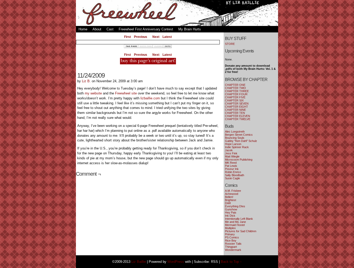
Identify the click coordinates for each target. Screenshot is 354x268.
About (97, 29)
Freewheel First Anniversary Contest (146, 29)
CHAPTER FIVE (235, 97)
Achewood (231, 193)
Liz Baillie (138, 262)
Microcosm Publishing (238, 159)
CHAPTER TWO (235, 88)
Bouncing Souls (234, 137)
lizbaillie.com (150, 98)
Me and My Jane (235, 221)
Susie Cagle (232, 178)
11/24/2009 (91, 75)
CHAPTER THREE (237, 91)
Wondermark (233, 249)
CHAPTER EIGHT (236, 106)
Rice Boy (230, 240)
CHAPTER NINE (235, 109)
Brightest (230, 200)
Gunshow (231, 209)
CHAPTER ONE (235, 84)
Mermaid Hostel (235, 224)
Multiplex (230, 228)
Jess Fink (231, 153)
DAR (228, 203)
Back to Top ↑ (231, 262)
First (127, 37)
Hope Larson (233, 144)
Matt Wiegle (232, 156)
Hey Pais (230, 212)
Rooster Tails (233, 243)
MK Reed (231, 162)
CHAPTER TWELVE (237, 119)
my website (93, 93)
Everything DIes (235, 206)
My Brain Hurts (189, 29)
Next (155, 37)
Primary (230, 234)
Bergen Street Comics (239, 134)
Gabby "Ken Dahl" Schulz (241, 140)
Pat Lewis (231, 165)
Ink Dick (230, 215)
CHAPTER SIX (234, 100)
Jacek (229, 150)
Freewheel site (126, 93)
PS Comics (232, 237)
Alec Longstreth (235, 131)
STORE (230, 43)
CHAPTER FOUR (236, 94)
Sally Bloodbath (234, 175)
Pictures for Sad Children (240, 231)
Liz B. (86, 81)
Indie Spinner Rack (237, 147)
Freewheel (177, 14)
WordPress (175, 262)
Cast (110, 29)
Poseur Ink (232, 168)
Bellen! (229, 196)
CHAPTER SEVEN (237, 103)
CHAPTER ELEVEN (237, 116)
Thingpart (231, 246)
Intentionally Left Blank (239, 218)
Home (83, 29)
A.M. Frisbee (233, 190)
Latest (167, 37)
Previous (140, 37)
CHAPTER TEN (235, 112)
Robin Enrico (233, 172)
